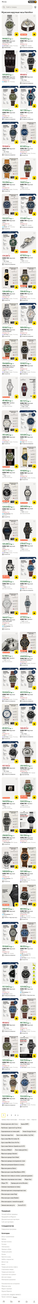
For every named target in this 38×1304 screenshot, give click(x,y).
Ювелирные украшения (9, 1279)
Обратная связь (6, 1286)
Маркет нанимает (7, 1288)
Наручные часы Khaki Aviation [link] (8, 366)
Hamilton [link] (5, 41)
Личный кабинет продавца (9, 1214)
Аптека (4, 1254)
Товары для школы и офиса (10, 1267)
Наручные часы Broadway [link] (8, 330)
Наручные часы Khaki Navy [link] (26, 1063)
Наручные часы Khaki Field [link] (8, 41)
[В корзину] (16, 34)
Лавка (11, 1301)
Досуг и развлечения (8, 1236)
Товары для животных (8, 1272)
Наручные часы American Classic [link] (8, 77)
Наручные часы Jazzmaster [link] (26, 149)
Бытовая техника (7, 1241)
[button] (35, 7)
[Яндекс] (15, 1297)
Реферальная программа (9, 1229)
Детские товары (6, 1277)
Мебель (4, 1239)
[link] (9, 1124)
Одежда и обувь (6, 1249)
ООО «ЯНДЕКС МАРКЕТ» (13, 1294)
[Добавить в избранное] (16, 16)
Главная (4, 1301)
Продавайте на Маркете (9, 1217)
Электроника (5, 1246)
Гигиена (4, 1244)
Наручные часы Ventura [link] (8, 294)
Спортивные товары (7, 1269)
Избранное (19, 1301)
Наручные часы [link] (26, 41)
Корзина (26, 1301)
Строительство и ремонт (9, 1274)
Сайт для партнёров (7, 1222)
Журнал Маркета (7, 1291)
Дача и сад (5, 1262)
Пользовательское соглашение (11, 1283)
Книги (3, 1264)
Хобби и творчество (7, 1259)
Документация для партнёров (10, 1219)
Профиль (34, 1301)
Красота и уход (6, 1257)
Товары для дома (7, 1252)
